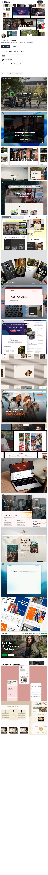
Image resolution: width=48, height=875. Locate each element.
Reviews (14, 68)
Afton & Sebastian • (18, 55)
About (28, 68)
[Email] (20, 63)
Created (4, 73)
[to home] (6, 2)
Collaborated (19, 73)
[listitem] (22, 52)
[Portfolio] (17, 63)
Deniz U (25, 55)
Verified (10, 73)
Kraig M (12, 55)
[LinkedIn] (11, 63)
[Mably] (14, 63)
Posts (8, 68)
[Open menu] (45, 2)
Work (2, 68)
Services (21, 68)
